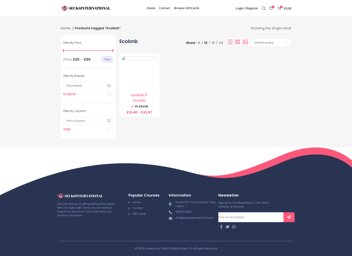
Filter (107, 59)
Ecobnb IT (139, 95)
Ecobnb (139, 100)
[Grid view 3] (237, 42)
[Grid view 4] (245, 42)
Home (66, 28)
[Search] (263, 8)
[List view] (230, 42)
